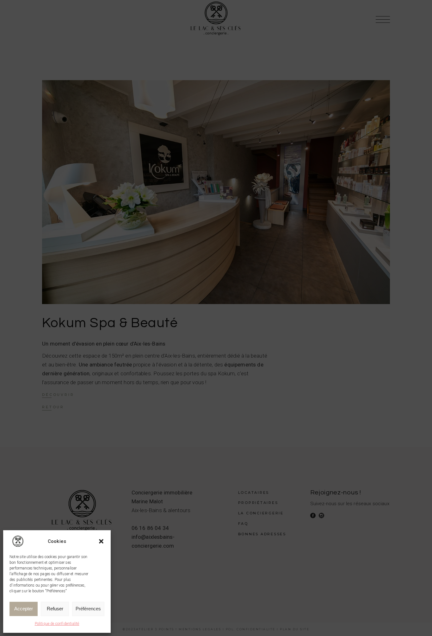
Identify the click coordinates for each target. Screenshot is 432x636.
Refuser (55, 608)
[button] (101, 541)
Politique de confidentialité (57, 623)
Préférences (88, 608)
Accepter (23, 608)
